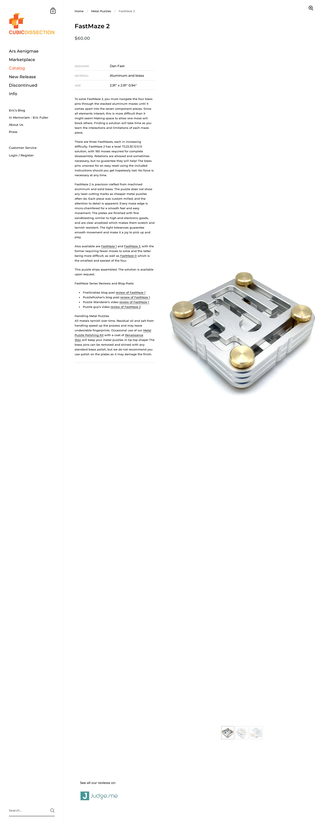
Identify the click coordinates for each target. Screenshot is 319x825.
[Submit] (52, 810)
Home (79, 11)
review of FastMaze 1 (130, 292)
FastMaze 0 (128, 255)
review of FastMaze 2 (125, 307)
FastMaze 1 (109, 246)
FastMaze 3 (132, 246)
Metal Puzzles (101, 11)
